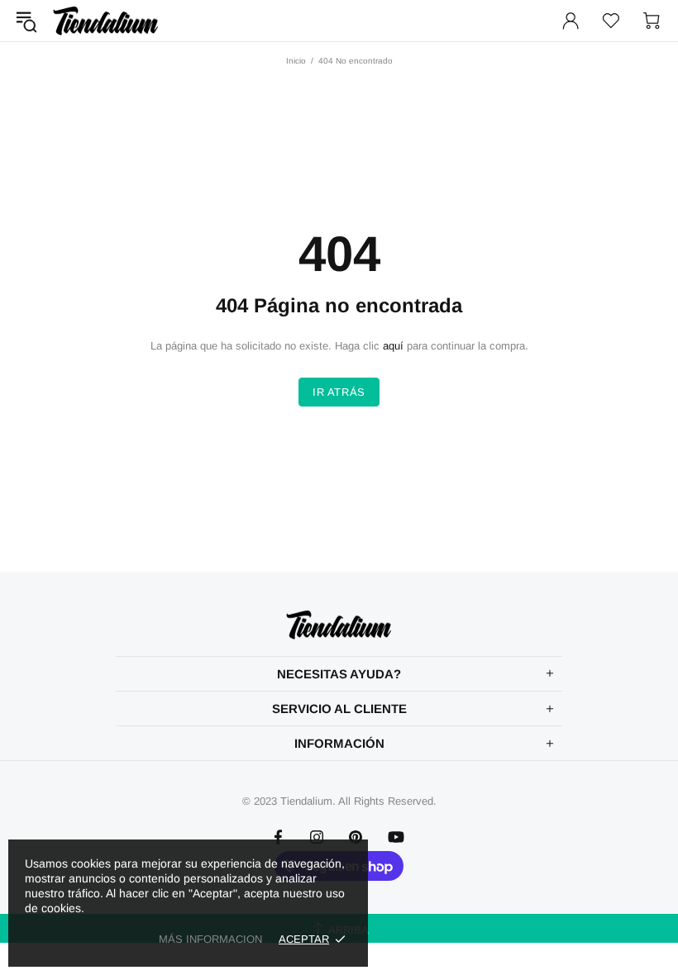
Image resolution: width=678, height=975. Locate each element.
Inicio (296, 60)
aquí (393, 346)
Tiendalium (106, 21)
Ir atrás (339, 392)
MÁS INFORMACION (210, 939)
